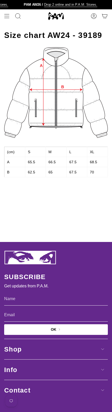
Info (10, 369)
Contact (17, 390)
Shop (13, 349)
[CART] (104, 16)
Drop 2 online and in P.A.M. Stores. (69, 4)
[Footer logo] (30, 257)
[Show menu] (7, 16)
